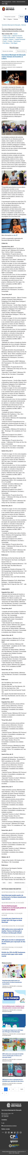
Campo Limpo (7, 35)
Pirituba (10, 41)
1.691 (21, 1089)
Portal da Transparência (21, 1)
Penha (4, 41)
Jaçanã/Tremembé (20, 39)
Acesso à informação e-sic (6, 1)
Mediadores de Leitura (19, 882)
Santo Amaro (17, 41)
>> (2, 1093)
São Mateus (6, 43)
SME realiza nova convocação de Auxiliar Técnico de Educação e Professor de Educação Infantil (12, 931)
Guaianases (20, 37)
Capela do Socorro (17, 35)
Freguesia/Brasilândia (9, 37)
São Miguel (14, 43)
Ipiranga (5, 39)
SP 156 (3, 3)
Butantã (15, 34)
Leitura (10, 882)
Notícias (16, 19)
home (4, 882)
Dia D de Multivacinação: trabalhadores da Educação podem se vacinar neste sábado (14, 907)
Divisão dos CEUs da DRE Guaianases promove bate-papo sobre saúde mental (13, 954)
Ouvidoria (14, 1)
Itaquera (11, 39)
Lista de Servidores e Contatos (10, 1125)
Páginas (10, 19)
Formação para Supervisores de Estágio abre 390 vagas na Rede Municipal (12, 920)
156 (3, 1123)
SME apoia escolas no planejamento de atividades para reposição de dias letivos (13, 941)
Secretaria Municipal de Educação (11, 25)
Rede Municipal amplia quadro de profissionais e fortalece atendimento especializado (14, 897)
